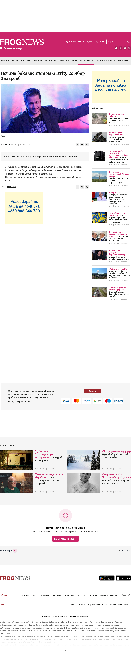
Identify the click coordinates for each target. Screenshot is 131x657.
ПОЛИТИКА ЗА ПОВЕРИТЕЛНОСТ (116, 604)
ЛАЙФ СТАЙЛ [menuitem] (124, 60)
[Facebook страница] (120, 48)
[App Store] (123, 578)
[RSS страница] (129, 48)
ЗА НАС (73, 604)
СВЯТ (79, 595)
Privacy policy (82, 616)
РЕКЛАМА (96, 604)
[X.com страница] (125, 48)
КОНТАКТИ (84, 604)
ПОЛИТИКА (69, 595)
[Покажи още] (65, 650)
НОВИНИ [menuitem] (5, 60)
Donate (92, 391)
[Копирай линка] (77, 144)
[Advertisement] (65, 16)
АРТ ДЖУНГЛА (7, 145)
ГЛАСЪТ (35, 595)
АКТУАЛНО (57, 595)
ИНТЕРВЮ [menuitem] (38, 60)
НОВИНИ (25, 595)
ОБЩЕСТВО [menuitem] (50, 60)
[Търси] (128, 42)
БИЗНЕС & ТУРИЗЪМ (108, 595)
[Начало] (116, 48)
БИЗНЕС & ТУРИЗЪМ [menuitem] (105, 60)
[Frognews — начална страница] (15, 578)
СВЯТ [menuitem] (74, 60)
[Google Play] (107, 578)
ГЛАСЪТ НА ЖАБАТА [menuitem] (21, 60)
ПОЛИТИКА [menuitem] (64, 60)
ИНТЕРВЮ (45, 595)
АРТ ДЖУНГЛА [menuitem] (86, 60)
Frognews (11, 186)
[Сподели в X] (87, 144)
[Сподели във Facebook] (82, 144)
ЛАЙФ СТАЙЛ (125, 595)
